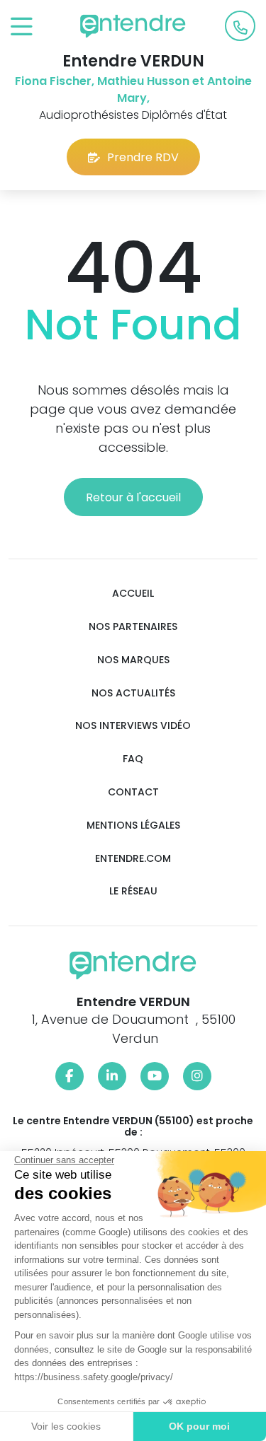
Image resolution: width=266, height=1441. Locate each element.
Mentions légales (133, 825)
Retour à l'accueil (133, 497)
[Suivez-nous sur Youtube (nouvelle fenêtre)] (154, 1076)
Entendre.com (133, 859)
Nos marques (133, 660)
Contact (133, 792)
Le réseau (133, 891)
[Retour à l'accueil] (133, 26)
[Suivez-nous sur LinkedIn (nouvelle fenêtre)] (112, 1076)
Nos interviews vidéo (133, 726)
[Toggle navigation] (22, 27)
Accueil (133, 594)
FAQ (133, 759)
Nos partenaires (133, 627)
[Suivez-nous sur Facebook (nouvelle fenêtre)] (69, 1076)
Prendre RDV (143, 157)
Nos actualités (133, 693)
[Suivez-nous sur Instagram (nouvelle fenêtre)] (197, 1076)
